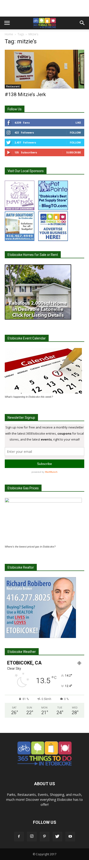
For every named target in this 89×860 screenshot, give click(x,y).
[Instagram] (32, 836)
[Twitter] (57, 836)
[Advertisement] (45, 8)
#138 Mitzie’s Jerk (25, 94)
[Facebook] (19, 836)
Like (78, 122)
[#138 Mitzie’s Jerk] (44, 69)
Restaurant (13, 86)
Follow (75, 132)
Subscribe (73, 152)
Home (9, 34)
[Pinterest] (44, 836)
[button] (82, 23)
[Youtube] (70, 836)
